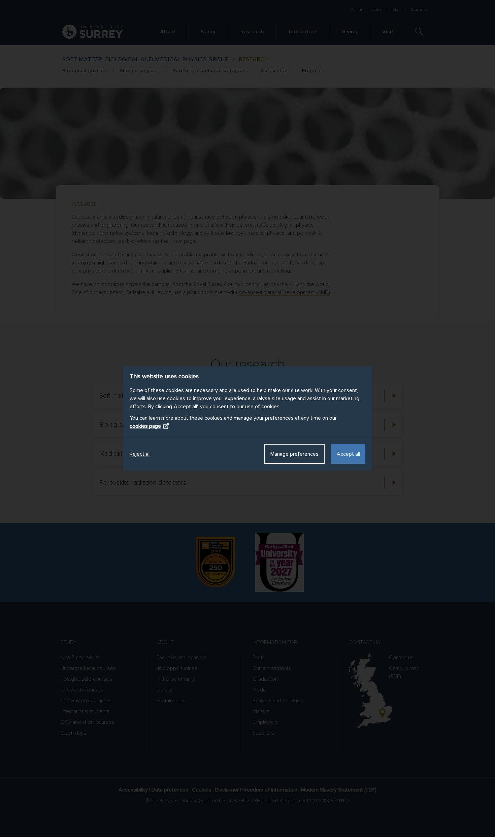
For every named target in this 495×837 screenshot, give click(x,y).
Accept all (348, 454)
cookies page (145, 426)
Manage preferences (294, 454)
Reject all (140, 454)
